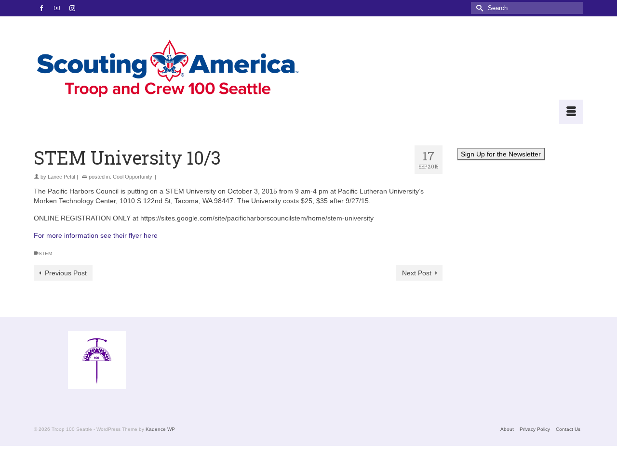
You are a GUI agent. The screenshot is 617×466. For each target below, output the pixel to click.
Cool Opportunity (132, 177)
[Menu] (571, 112)
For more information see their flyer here (96, 235)
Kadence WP (160, 429)
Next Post (416, 273)
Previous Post (66, 273)
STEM (45, 253)
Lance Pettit (61, 177)
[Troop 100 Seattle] (167, 70)
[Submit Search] (478, 8)
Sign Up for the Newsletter (501, 154)
